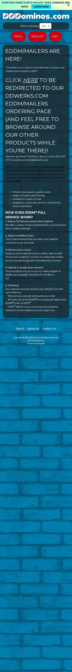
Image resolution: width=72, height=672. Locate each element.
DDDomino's (34, 337)
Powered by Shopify (36, 343)
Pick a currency (30, 25)
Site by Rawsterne (36, 340)
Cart (55, 36)
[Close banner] (68, 5)
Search (20, 328)
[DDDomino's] (36, 17)
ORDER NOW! (41, 6)
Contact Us (49, 328)
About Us (33, 328)
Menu (18, 36)
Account (37, 36)
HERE (30, 80)
